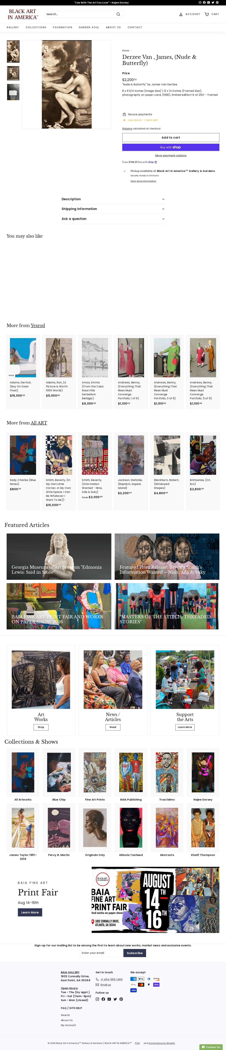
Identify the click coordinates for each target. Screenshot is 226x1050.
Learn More (185, 727)
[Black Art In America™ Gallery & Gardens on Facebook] (103, 999)
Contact (135, 27)
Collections (36, 27)
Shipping (127, 128)
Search (65, 1015)
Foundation (62, 27)
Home (125, 50)
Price (126, 73)
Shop (41, 727)
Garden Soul (89, 27)
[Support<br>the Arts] (185, 679)
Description (71, 199)
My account (68, 1025)
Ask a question (74, 219)
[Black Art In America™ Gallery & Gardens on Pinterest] (121, 999)
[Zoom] (67, 84)
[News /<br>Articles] (113, 679)
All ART (39, 423)
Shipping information (79, 209)
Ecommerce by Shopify (162, 1043)
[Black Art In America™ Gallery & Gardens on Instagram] (97, 999)
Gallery (13, 27)
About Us (113, 27)
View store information (143, 181)
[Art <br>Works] (41, 679)
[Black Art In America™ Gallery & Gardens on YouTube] (109, 999)
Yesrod (38, 325)
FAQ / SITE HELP (71, 1008)
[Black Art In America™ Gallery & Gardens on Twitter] (115, 999)
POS (137, 1043)
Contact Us (212, 1047)
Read (113, 727)
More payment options (170, 155)
